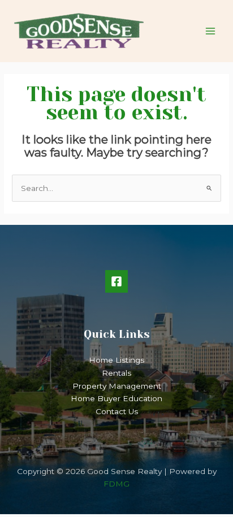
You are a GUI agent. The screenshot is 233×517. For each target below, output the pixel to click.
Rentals (116, 372)
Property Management (116, 385)
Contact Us (117, 411)
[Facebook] (116, 281)
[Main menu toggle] (210, 31)
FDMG (116, 483)
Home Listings (116, 359)
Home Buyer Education (116, 398)
